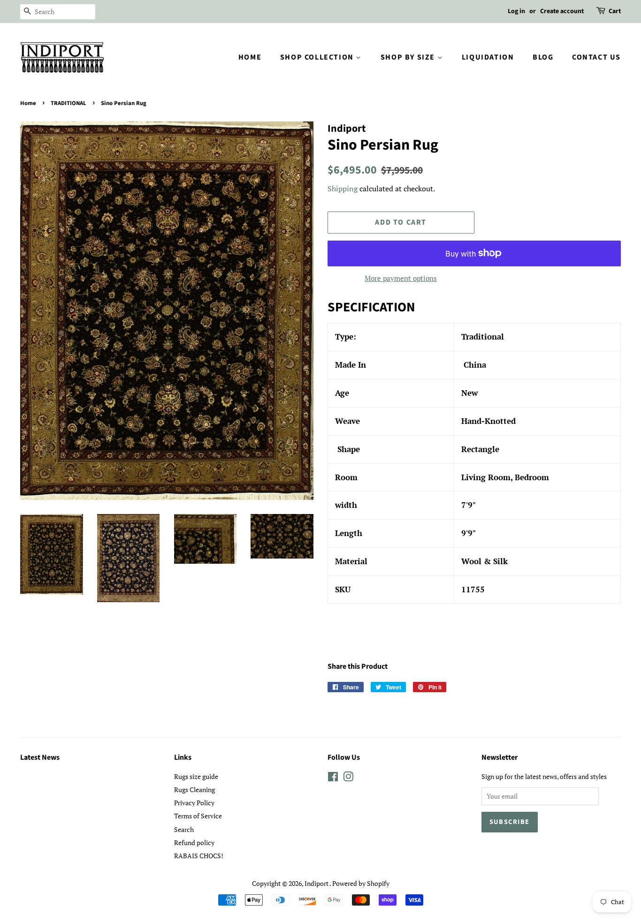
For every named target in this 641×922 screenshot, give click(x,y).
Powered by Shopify (360, 883)
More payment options (401, 278)
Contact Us (596, 57)
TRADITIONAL (68, 103)
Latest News (40, 757)
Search (184, 829)
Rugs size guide (196, 776)
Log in (516, 11)
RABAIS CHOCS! (198, 855)
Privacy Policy (194, 802)
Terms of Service (198, 815)
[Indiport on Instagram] (348, 778)
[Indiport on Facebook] (333, 778)
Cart (615, 11)
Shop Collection (318, 57)
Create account (562, 11)
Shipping (343, 188)
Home (249, 57)
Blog (543, 57)
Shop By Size (409, 57)
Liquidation (488, 57)
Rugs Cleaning (194, 789)
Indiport (317, 883)
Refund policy (194, 842)
